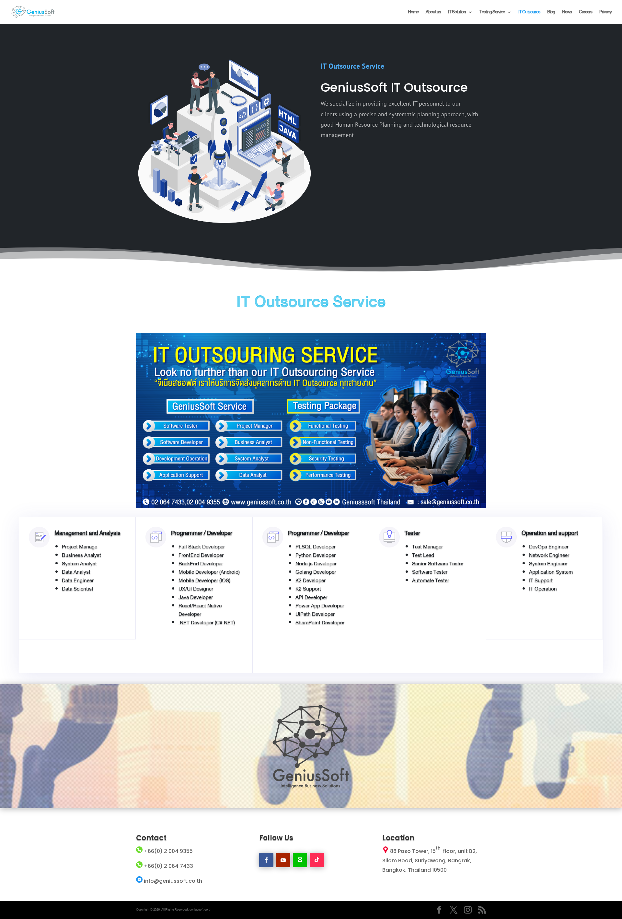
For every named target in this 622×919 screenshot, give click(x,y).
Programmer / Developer (201, 533)
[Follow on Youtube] (283, 860)
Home (413, 13)
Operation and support (550, 533)
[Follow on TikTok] (317, 860)
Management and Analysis (87, 533)
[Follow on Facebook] (266, 860)
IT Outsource (529, 13)
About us (433, 13)
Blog (551, 13)
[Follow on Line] (300, 860)
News (567, 13)
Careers (585, 13)
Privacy (605, 13)
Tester (412, 533)
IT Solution (457, 13)
